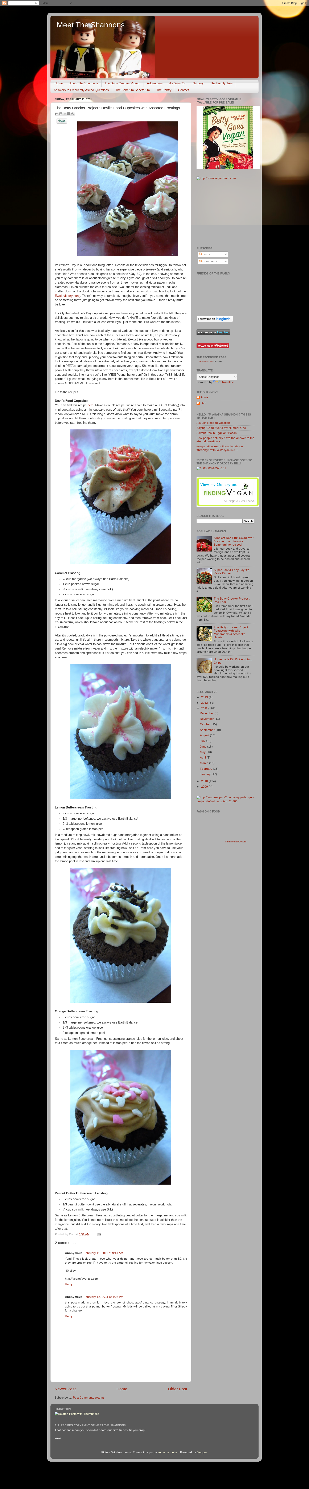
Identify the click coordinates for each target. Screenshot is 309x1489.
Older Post (177, 1389)
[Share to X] (65, 114)
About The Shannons (83, 83)
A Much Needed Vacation (213, 422)
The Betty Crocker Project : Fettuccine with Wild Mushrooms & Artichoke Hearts (232, 632)
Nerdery (198, 83)
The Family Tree (221, 83)
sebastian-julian (168, 1452)
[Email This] (57, 114)
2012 (205, 702)
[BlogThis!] (61, 114)
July (203, 740)
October (205, 724)
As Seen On (177, 83)
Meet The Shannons (91, 24)
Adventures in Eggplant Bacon (217, 432)
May (203, 752)
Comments (209, 261)
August (205, 735)
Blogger (202, 1452)
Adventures (155, 83)
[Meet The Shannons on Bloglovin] (215, 321)
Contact (183, 90)
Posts (206, 254)
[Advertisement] (228, 213)
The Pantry (164, 90)
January (205, 774)
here (90, 405)
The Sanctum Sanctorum (132, 90)
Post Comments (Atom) (88, 1397)
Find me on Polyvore (235, 841)
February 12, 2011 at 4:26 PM (103, 1296)
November (207, 718)
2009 (205, 786)
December (207, 713)
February (206, 768)
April (203, 757)
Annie (204, 397)
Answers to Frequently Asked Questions (81, 90)
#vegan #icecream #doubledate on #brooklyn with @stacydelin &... (220, 448)
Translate (228, 382)
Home (58, 83)
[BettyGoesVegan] (228, 167)
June (203, 746)
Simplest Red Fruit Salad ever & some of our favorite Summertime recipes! (234, 541)
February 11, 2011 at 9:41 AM (103, 1253)
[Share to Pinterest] (73, 114)
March (204, 763)
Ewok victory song (67, 295)
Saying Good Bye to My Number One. (222, 427)
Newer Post (65, 1389)
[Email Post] (98, 1234)
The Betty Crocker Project (122, 83)
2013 (205, 697)
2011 (204, 708)
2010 (205, 781)
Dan (203, 403)
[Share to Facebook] (69, 114)
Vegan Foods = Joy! (206, 361)
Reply (69, 1284)
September (207, 730)
